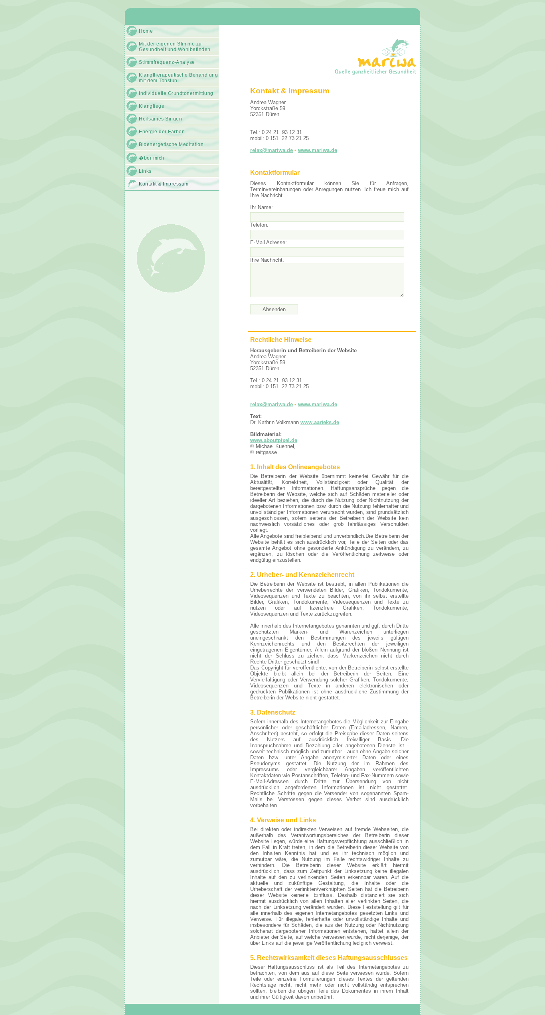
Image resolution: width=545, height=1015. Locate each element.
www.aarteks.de (319, 422)
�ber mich (151, 158)
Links (145, 171)
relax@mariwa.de (271, 150)
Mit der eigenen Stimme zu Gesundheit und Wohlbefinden (175, 46)
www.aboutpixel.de (273, 440)
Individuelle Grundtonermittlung (176, 93)
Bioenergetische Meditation (171, 144)
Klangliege (151, 106)
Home (146, 31)
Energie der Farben (162, 131)
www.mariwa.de (317, 150)
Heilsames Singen (160, 119)
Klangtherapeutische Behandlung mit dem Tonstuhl (178, 77)
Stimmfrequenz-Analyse (167, 62)
